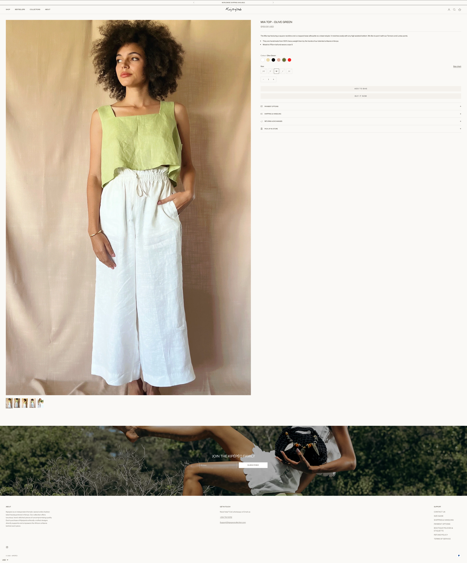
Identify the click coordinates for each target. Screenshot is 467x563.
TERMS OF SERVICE (442, 539)
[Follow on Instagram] (7, 547)
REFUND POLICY (441, 535)
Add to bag (361, 88)
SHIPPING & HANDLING (444, 520)
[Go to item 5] (40, 403)
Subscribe (253, 465)
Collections (35, 10)
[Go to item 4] (32, 403)
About (47, 10)
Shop (8, 10)
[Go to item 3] (24, 403)
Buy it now (361, 96)
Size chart (457, 66)
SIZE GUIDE (438, 516)
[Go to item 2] (17, 403)
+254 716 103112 (226, 517)
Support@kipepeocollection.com (233, 522)
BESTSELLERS (20, 10)
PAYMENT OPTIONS (442, 524)
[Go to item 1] (9, 403)
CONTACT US (439, 512)
